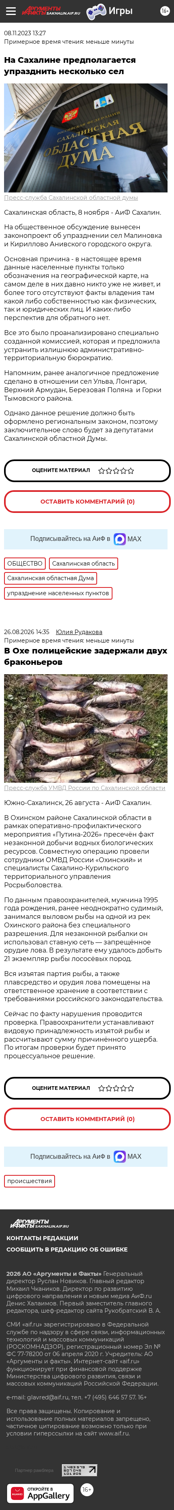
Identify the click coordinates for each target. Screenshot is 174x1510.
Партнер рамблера (34, 1470)
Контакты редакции (42, 1238)
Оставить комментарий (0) (87, 501)
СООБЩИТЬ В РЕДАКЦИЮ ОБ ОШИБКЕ (66, 1249)
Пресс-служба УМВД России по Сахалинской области (85, 788)
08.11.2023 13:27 (25, 33)
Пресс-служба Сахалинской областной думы (71, 197)
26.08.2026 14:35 (26, 632)
